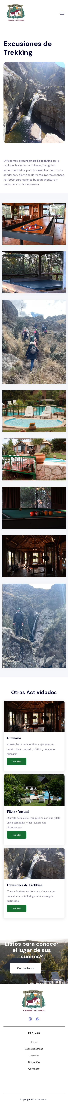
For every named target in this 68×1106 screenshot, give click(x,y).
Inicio (34, 1042)
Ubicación (34, 1062)
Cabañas (34, 1055)
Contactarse (25, 968)
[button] (61, 13)
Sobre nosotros (34, 1048)
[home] (16, 13)
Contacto (34, 1068)
